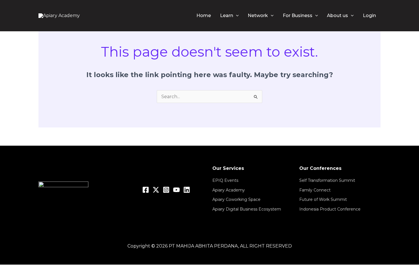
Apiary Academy (228, 190)
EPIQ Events (225, 180)
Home (203, 15)
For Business (297, 15)
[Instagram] (166, 189)
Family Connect (315, 190)
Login (369, 15)
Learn (226, 15)
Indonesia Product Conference (330, 209)
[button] (236, 15)
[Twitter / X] (155, 189)
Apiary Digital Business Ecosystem (246, 209)
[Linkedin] (186, 189)
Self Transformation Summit (327, 180)
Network (258, 15)
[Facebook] (145, 189)
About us (337, 15)
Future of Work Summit (323, 199)
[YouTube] (176, 189)
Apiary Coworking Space (236, 199)
